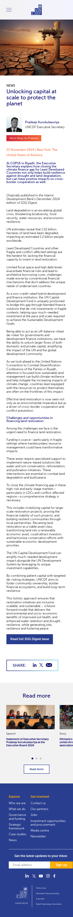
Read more (37, 769)
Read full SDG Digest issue (29, 639)
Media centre (40, 830)
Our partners (39, 809)
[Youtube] (40, 878)
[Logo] (21, 894)
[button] (32, 758)
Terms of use (41, 888)
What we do (17, 809)
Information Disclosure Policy (47, 894)
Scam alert (40, 899)
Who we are (17, 803)
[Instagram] (47, 878)
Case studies (17, 834)
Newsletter (38, 836)
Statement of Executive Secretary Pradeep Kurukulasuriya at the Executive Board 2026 (27, 742)
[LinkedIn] (26, 878)
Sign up (61, 865)
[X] (33, 878)
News (13, 840)
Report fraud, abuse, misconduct (49, 904)
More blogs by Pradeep (24, 138)
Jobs (34, 814)
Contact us (38, 803)
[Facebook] (54, 878)
